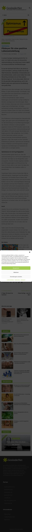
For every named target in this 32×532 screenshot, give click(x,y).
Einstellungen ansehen (16, 276)
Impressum (23, 279)
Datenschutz (17, 279)
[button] (29, 252)
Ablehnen (16, 272)
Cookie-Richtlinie (10, 279)
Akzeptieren (16, 268)
